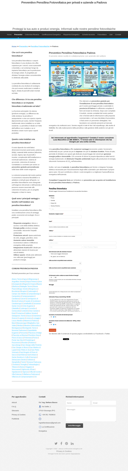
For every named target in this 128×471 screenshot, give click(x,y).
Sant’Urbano (32, 355)
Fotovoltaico (102, 34)
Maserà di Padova (31, 320)
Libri (111, 34)
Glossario (15, 410)
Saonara (33, 357)
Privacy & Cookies (19, 415)
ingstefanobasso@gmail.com (50, 423)
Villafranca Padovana (31, 374)
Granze (14, 318)
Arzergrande (17, 284)
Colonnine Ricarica (32, 34)
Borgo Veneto (23, 289)
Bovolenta (15, 291)
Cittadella (15, 308)
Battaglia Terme (26, 286)
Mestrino (27, 325)
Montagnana (16, 328)
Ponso (35, 338)
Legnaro (22, 318)
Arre (40, 281)
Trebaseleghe (33, 364)
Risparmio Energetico (71, 34)
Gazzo (29, 316)
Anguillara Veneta (18, 281)
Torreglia (23, 364)
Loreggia (36, 318)
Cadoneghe (32, 291)
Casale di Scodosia (32, 301)
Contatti (118, 34)
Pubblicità (15, 419)
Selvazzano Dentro (19, 359)
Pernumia (23, 333)
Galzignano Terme (19, 316)
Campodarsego (34, 294)
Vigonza (25, 372)
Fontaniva (20, 313)
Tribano (14, 367)
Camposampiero (28, 296)
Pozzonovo (16, 342)
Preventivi (18, 34)
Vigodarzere (16, 372)
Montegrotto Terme (30, 328)
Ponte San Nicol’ (18, 340)
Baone (39, 284)
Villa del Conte (35, 372)
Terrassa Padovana (33, 362)
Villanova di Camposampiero (22, 377)
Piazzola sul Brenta (20, 335)
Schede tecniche (88, 34)
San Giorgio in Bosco (20, 347)
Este (13, 313)
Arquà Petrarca (32, 281)
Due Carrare (34, 311)
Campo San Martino (19, 294)
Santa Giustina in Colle (20, 357)
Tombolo (16, 364)
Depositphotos (75, 454)
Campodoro (16, 296)
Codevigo (23, 308)
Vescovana (16, 369)
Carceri (23, 298)
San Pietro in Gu (24, 350)
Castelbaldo (27, 303)
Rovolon (25, 342)
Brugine (23, 291)
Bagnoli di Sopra (29, 284)
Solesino (30, 359)
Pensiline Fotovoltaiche (40, 46)
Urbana (21, 367)
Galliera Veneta (31, 313)
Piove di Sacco (17, 338)
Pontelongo (29, 340)
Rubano (32, 342)
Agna (25, 279)
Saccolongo (16, 345)
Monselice (36, 325)
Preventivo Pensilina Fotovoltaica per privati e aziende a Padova (64, 2)
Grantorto (36, 316)
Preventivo (23, 46)
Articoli (14, 402)
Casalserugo (16, 303)
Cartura (21, 301)
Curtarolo (24, 311)
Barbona (16, 286)
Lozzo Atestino (17, 320)
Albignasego (33, 279)
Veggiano (29, 367)
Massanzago (21, 323)
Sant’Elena (22, 355)
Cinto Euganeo (28, 306)
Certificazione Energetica (51, 34)
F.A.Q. (14, 406)
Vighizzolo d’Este (28, 369)
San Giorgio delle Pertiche (32, 345)
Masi (13, 323)
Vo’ (36, 377)
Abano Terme (17, 279)
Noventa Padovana (19, 330)
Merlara (20, 325)
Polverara (28, 338)
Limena (29, 318)
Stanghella (16, 362)
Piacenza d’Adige (35, 333)
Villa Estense (17, 374)
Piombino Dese (34, 335)
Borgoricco (33, 289)
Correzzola (16, 311)
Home (9, 34)
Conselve (32, 308)
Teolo (23, 362)
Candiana (15, 298)
